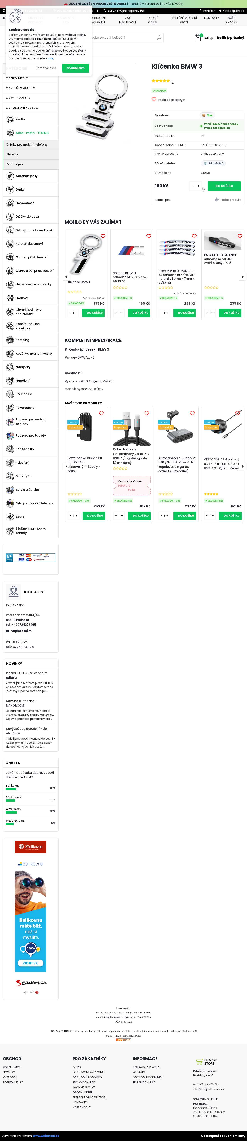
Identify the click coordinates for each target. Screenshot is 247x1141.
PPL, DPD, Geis (15, 821)
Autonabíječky (27, 176)
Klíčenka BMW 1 (78, 282)
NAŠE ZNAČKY (231, 20)
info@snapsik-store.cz (118, 1017)
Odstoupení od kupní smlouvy (223, 1136)
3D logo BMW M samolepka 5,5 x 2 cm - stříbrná (130, 277)
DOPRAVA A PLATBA (146, 1067)
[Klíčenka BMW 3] (102, 105)
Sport (20, 517)
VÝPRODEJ (10, 1077)
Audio (20, 119)
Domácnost (25, 203)
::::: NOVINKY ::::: (17, 78)
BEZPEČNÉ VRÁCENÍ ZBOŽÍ (184, 20)
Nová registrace (233, 11)
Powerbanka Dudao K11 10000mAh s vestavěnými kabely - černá (85, 464)
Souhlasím (76, 68)
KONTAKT (139, 1072)
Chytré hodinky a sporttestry (29, 312)
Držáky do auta (27, 216)
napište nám (21, 631)
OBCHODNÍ (80, 1077)
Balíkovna (13, 786)
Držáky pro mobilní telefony (26, 144)
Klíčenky (12, 154)
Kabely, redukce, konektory (28, 326)
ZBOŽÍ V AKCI (11, 1067)
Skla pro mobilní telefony (34, 503)
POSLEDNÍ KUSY (13, 1082)
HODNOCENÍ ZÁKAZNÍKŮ (97, 20)
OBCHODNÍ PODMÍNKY (147, 1077)
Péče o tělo (24, 394)
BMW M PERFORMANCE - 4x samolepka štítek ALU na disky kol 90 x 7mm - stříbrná (177, 277)
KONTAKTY (211, 18)
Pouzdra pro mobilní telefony (31, 421)
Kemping (22, 340)
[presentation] (66, 277)
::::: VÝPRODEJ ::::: (18, 98)
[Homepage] (4, 18)
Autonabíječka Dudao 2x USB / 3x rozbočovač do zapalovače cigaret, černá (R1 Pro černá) (177, 464)
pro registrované (133, 11)
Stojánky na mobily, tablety (31, 530)
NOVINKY (9, 1072)
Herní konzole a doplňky (34, 284)
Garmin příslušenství (32, 257)
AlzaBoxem (13, 809)
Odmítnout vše (46, 68)
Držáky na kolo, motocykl (34, 230)
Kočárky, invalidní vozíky (34, 354)
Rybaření (22, 463)
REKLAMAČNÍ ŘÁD (84, 1082)
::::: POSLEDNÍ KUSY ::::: (22, 108)
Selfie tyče (23, 476)
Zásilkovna (13, 797)
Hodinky (22, 298)
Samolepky (14, 164)
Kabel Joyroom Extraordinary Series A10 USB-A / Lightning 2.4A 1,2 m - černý (131, 456)
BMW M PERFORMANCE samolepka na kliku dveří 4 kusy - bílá (220, 259)
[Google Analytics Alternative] (123, 1040)
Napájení (23, 381)
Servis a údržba (27, 490)
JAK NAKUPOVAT (127, 20)
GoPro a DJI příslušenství (35, 271)
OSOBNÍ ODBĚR (152, 20)
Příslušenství (25, 449)
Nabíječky (23, 367)
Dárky (20, 189)
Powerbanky (25, 408)
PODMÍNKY (94, 1077)
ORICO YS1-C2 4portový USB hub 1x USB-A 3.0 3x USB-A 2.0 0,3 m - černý (221, 463)
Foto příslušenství (29, 244)
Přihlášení (209, 11)
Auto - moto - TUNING (32, 133)
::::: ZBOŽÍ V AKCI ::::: (20, 88)
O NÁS (77, 1067)
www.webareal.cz (46, 1136)
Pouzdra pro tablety (31, 435)
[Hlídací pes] (221, 200)
